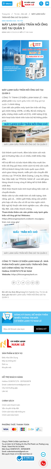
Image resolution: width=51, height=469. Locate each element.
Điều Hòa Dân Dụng (10, 358)
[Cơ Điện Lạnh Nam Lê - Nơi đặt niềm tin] (25, 3)
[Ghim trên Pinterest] (32, 283)
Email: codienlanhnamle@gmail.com (16, 385)
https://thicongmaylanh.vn (24, 274)
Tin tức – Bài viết (20, 14)
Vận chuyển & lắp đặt (10, 408)
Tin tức (20, 21)
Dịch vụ (5, 364)
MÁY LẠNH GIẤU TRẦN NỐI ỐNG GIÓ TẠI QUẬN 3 (25, 144)
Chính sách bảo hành (10, 415)
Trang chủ (6, 14)
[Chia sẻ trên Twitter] (23, 283)
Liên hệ (5, 391)
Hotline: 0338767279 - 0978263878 (16, 381)
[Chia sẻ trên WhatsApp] (14, 283)
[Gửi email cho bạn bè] (28, 283)
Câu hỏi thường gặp (10, 388)
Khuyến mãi (6, 367)
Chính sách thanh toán (11, 405)
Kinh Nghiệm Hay (9, 21)
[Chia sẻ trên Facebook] (18, 283)
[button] (7, 3)
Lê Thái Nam (28, 32)
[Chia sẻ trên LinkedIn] (37, 283)
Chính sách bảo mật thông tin (13, 412)
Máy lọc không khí (9, 361)
